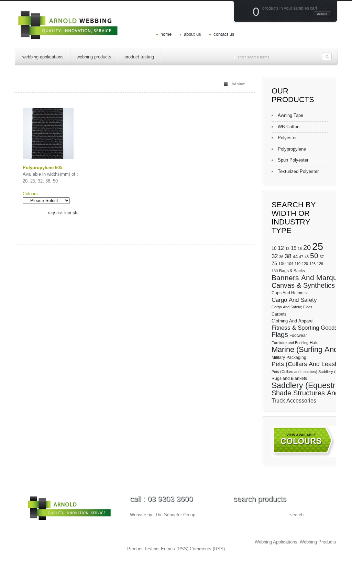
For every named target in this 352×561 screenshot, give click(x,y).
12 (281, 248)
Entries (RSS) (174, 548)
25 (317, 246)
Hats (314, 342)
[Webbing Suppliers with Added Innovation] (68, 36)
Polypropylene (292, 149)
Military (278, 357)
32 (275, 256)
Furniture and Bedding (290, 343)
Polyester (287, 137)
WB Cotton (288, 126)
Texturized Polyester (298, 171)
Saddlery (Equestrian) (310, 385)
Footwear (298, 335)
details (322, 14)
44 (295, 256)
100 (282, 263)
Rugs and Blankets (289, 378)
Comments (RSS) (207, 548)
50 (314, 256)
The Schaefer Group (175, 514)
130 (275, 271)
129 (320, 264)
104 (290, 264)
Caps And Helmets (289, 292)
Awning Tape (290, 115)
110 (297, 264)
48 (307, 257)
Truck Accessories (294, 401)
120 (305, 264)
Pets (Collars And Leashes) (309, 364)
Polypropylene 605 (42, 167)
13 (287, 248)
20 (307, 247)
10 (274, 248)
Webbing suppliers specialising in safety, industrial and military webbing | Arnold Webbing (119, 541)
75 (274, 263)
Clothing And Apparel (293, 320)
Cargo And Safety (294, 299)
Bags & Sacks (292, 270)
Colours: (31, 193)
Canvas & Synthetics (303, 285)
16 (300, 248)
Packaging (296, 357)
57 (322, 257)
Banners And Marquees (310, 278)
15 (293, 248)
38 (288, 256)
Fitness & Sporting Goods (305, 327)
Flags (280, 334)
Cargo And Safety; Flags (292, 307)
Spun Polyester (293, 160)
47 (301, 257)
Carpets (279, 314)
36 (281, 257)
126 (312, 264)
